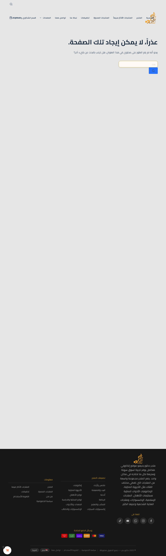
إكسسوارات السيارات (96, 509)
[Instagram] (143, 521)
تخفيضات (85, 18)
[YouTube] (128, 521)
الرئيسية (150, 18)
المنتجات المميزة (101, 18)
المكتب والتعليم (98, 504)
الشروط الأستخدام (21, 496)
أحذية (102, 495)
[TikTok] (120, 521)
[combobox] (138, 64)
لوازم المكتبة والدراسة (72, 499)
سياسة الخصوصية (44, 501)
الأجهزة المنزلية (75, 490)
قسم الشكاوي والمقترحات (24, 18)
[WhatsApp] (135, 521)
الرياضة (102, 499)
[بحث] (11, 4)
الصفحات (47, 18)
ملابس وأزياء (99, 485)
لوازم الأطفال (76, 495)
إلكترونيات (77, 485)
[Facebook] (151, 521)
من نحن (49, 496)
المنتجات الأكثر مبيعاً (122, 18)
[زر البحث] (153, 70)
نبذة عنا (73, 18)
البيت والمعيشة (98, 490)
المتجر (139, 18)
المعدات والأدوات (74, 504)
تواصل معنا (60, 18)
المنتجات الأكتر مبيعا (20, 487)
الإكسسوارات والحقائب (71, 509)
